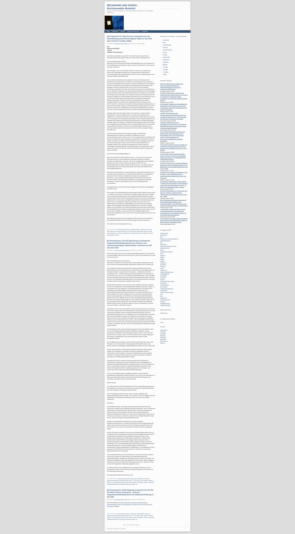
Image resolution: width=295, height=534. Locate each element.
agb (161, 237)
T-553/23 (109, 50)
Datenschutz (166, 57)
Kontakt (123, 31)
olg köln (162, 279)
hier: (131, 224)
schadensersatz (164, 285)
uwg (161, 296)
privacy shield (128, 482)
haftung (162, 259)
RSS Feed (164, 313)
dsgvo (145, 231)
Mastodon (165, 62)
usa (136, 484)
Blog (108, 31)
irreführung (163, 263)
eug (116, 233)
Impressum (115, 31)
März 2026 (163, 339)
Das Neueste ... (164, 341)
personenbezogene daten (135, 233)
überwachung (133, 478)
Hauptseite (145, 31)
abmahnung (163, 235)
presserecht (163, 283)
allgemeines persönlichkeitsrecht (169, 239)
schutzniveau (151, 482)
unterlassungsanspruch (166, 288)
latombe (119, 233)
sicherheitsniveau (111, 235)
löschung (162, 266)
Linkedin (165, 69)
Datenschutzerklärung (133, 31)
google (162, 257)
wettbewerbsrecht (165, 303)
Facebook (166, 72)
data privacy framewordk (116, 231)
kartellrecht (163, 264)
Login (161, 322)
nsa (112, 482)
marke (162, 268)
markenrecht (163, 270)
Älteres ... (162, 343)
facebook (146, 480)
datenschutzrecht (132, 231)
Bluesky (165, 64)
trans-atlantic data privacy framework (127, 484)
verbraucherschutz (165, 299)
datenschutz (125, 231)
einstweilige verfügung (166, 251)
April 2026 (163, 337)
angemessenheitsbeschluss (123, 229)
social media (163, 286)
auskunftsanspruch (165, 240)
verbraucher (163, 298)
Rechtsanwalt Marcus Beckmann (122, 43)
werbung (162, 301)
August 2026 (163, 330)
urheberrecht (163, 290)
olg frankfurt (163, 275)
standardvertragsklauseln (112, 484)
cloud (147, 229)
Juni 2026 (163, 333)
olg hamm (163, 277)
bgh (161, 242)
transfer (117, 235)
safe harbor (134, 482)
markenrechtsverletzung (166, 272)
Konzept (165, 47)
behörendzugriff (140, 478)
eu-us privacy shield (138, 480)
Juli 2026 (162, 332)
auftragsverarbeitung (135, 229)
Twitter (165, 74)
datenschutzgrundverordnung (113, 480)
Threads (165, 67)
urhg (161, 294)
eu (132, 480)
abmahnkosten (164, 233)
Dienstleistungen (167, 49)
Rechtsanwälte (167, 45)
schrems (151, 233)
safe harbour (140, 482)
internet (162, 261)
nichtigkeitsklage (126, 233)
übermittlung (143, 229)
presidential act (145, 233)
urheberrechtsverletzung (166, 292)
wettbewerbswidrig (165, 305)
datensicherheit (140, 231)
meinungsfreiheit (164, 274)
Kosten (165, 52)
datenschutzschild (124, 480)
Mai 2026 (162, 335)
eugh (161, 253)
